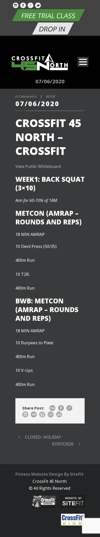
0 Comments (26, 96)
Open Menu (82, 62)
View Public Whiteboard (38, 166)
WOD (50, 96)
